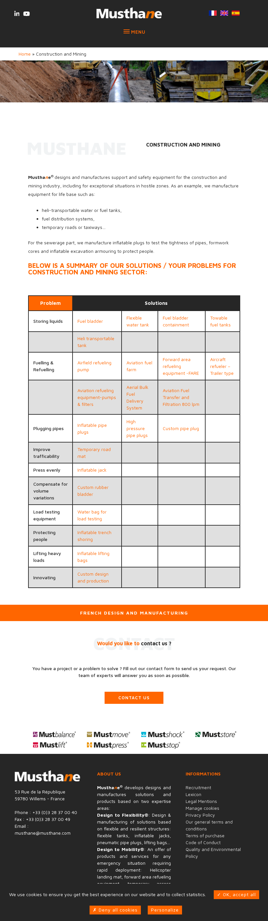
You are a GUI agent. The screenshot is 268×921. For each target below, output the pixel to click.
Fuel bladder (90, 321)
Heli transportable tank (95, 342)
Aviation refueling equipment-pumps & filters (96, 397)
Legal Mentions (201, 801)
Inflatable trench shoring (94, 536)
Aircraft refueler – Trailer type (222, 366)
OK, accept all (238, 894)
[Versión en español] (235, 14)
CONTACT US (134, 697)
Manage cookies (202, 808)
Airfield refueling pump (94, 366)
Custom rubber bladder (93, 490)
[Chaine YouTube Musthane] (26, 14)
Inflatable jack (92, 470)
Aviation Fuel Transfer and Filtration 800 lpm (181, 397)
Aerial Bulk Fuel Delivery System (137, 397)
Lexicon (193, 794)
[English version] (224, 14)
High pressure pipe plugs (137, 428)
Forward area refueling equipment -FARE (181, 366)
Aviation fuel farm (139, 366)
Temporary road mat (94, 452)
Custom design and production (93, 577)
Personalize (165, 909)
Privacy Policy (200, 815)
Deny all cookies (117, 909)
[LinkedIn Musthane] (17, 14)
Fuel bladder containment (176, 321)
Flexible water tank (137, 321)
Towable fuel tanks (220, 321)
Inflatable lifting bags (93, 556)
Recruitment (198, 787)
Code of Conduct (203, 842)
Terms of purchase (205, 835)
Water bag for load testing (92, 515)
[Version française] (212, 14)
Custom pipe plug (181, 428)
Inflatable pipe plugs (92, 428)
